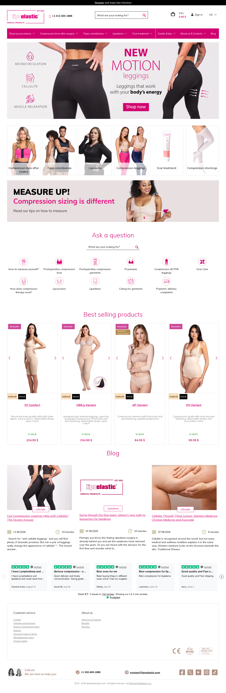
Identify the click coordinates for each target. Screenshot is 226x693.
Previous (9, 358)
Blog (213, 33)
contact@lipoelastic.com (145, 672)
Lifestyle (40, 509)
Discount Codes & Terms (25, 634)
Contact (17, 620)
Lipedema (113, 508)
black (22, 396)
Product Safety (20, 641)
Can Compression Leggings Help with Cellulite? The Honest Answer (38, 518)
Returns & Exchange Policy (26, 627)
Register (99, 2)
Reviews (86, 627)
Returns (17, 630)
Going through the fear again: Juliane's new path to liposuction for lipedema (112, 517)
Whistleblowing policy (23, 637)
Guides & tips (165, 33)
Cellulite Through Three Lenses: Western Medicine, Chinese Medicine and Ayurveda (185, 518)
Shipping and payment (24, 623)
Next (55, 358)
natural (12, 396)
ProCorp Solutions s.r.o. (140, 683)
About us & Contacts (191, 33)
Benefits (85, 623)
